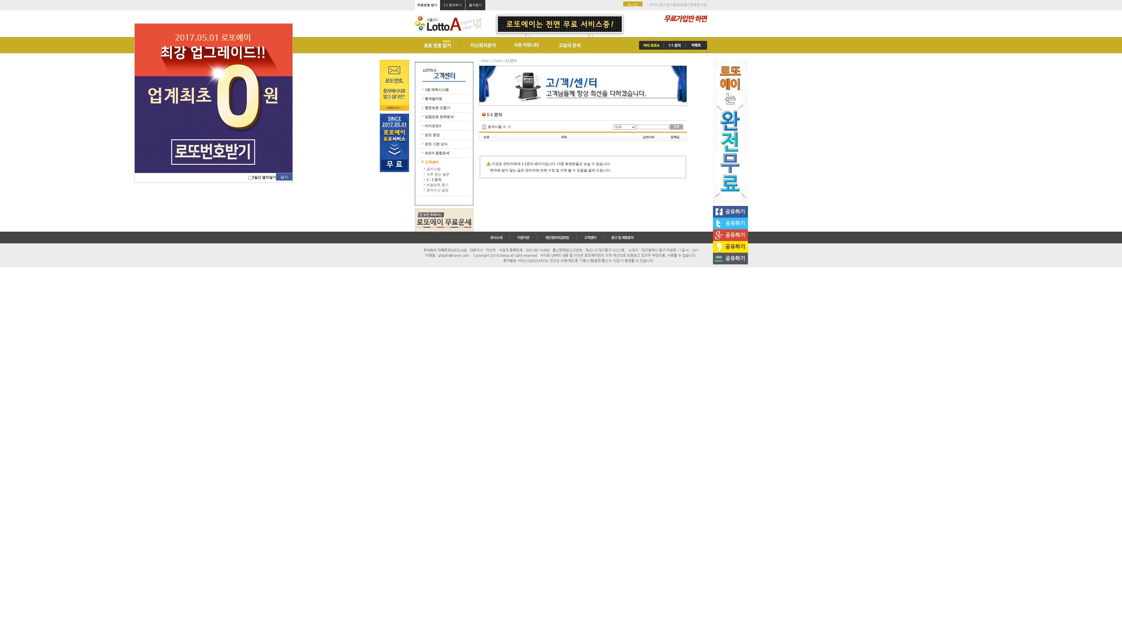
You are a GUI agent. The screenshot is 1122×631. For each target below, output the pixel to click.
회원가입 (700, 5)
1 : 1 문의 (434, 180)
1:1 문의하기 (453, 5)
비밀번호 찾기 (438, 185)
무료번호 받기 (427, 5)
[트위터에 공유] (730, 223)
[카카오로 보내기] (730, 247)
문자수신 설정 (438, 190)
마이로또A (433, 126)
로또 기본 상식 (436, 144)
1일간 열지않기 (264, 177)
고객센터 (432, 162)
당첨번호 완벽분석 (439, 117)
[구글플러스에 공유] (730, 235)
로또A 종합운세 (437, 153)
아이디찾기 (658, 5)
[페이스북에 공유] (730, 212)
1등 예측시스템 (437, 90)
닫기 (284, 177)
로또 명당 (432, 135)
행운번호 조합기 (437, 108)
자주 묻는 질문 (438, 174)
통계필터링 (433, 99)
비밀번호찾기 (679, 5)
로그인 (633, 5)
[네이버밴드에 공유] (730, 258)
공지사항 (434, 169)
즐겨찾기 (475, 5)
